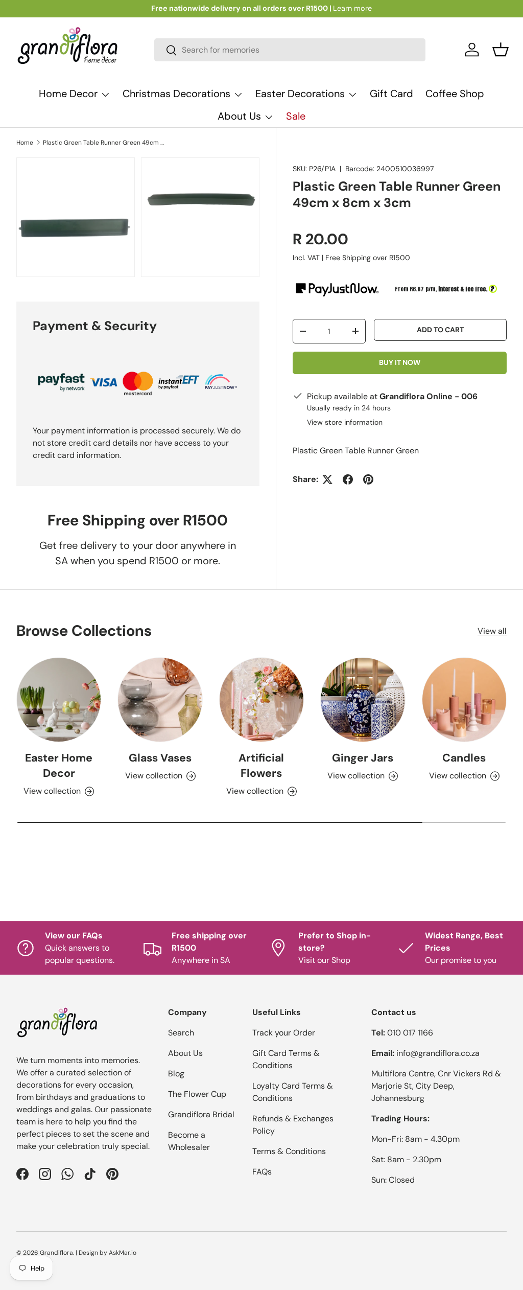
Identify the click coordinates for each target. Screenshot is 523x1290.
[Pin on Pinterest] (368, 479)
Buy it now (399, 362)
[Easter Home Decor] (59, 700)
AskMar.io (122, 1253)
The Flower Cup (197, 1094)
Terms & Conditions (289, 1151)
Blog (176, 1073)
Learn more (352, 8)
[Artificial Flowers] (261, 700)
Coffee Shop (454, 93)
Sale (295, 116)
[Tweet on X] (327, 479)
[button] (500, 49)
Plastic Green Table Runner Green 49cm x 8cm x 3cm (104, 143)
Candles (464, 758)
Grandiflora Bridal (201, 1114)
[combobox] (289, 49)
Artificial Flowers (261, 765)
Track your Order (283, 1032)
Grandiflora (56, 1253)
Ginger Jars (362, 758)
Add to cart (440, 329)
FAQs (262, 1171)
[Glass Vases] (160, 700)
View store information (345, 422)
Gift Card (391, 93)
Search (181, 1032)
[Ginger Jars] (363, 700)
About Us (185, 1053)
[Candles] (464, 700)
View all (492, 631)
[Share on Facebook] (348, 479)
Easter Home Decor (58, 765)
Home (24, 143)
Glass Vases (160, 758)
